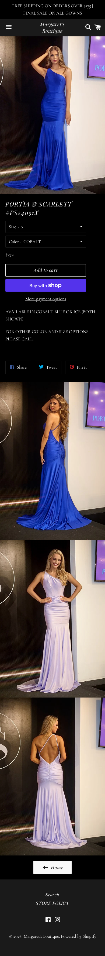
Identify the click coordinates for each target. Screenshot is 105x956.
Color (14, 241)
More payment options (45, 299)
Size (12, 227)
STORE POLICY (52, 903)
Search (53, 894)
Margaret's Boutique (52, 27)
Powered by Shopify (78, 936)
